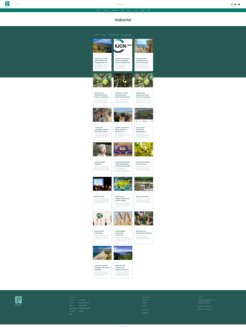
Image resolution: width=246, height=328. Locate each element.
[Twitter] (239, 4)
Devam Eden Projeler (126, 35)
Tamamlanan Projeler (113, 35)
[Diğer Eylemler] (110, 55)
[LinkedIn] (235, 4)
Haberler (103, 35)
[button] (106, 10)
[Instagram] (232, 4)
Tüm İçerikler (96, 35)
